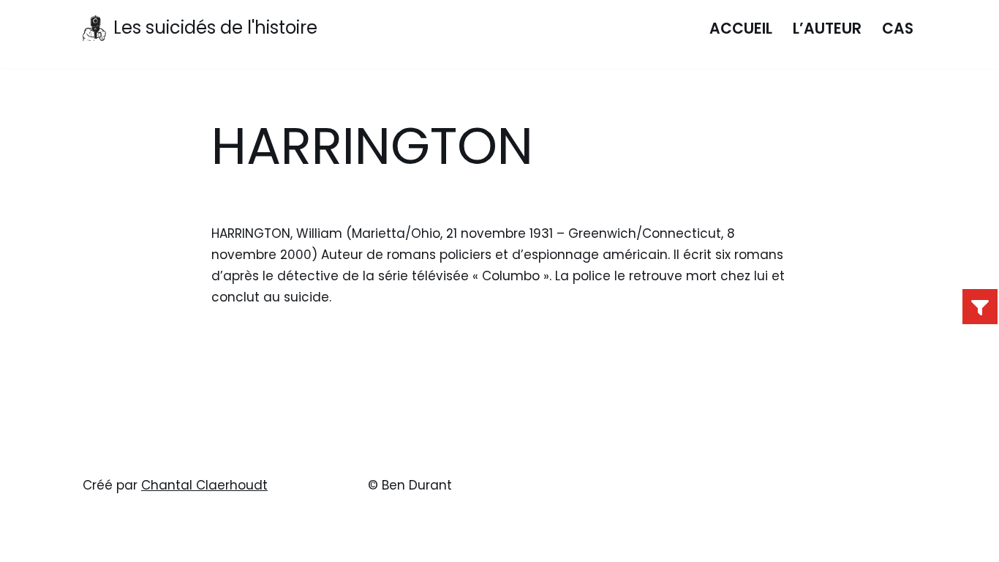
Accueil (740, 28)
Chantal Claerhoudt (204, 485)
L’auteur (827, 28)
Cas (897, 28)
